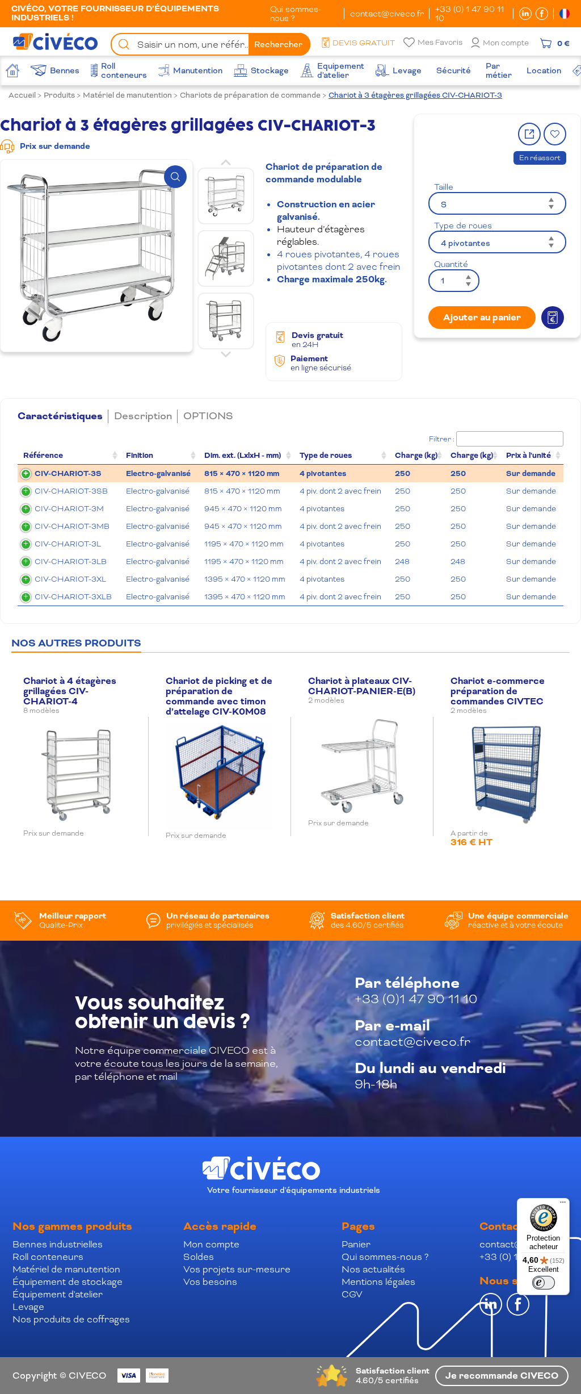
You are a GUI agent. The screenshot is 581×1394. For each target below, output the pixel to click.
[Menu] (563, 1205)
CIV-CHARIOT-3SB (71, 491)
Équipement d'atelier (57, 1294)
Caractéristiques (60, 416)
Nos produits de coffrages (71, 1319)
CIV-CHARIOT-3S (68, 473)
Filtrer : (441, 439)
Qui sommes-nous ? (295, 14)
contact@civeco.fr (387, 13)
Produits (59, 95)
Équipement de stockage (67, 1282)
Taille (443, 187)
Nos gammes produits (72, 1226)
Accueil (22, 95)
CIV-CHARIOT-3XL (70, 579)
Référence (43, 455)
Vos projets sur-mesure (236, 1269)
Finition (139, 455)
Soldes (198, 1257)
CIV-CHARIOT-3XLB (73, 597)
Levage (28, 1307)
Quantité (451, 264)
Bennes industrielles (57, 1244)
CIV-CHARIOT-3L (68, 544)
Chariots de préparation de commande (250, 95)
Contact (501, 1226)
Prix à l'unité (528, 455)
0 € (563, 43)
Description (143, 415)
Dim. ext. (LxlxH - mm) (242, 455)
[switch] (543, 1282)
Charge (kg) (416, 455)
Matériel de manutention (127, 95)
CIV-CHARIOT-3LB (71, 561)
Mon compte (506, 43)
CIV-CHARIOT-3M (69, 509)
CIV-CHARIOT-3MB (72, 526)
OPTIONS (208, 415)
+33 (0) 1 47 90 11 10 (469, 14)
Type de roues (463, 225)
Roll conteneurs (47, 1257)
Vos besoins (210, 1282)
